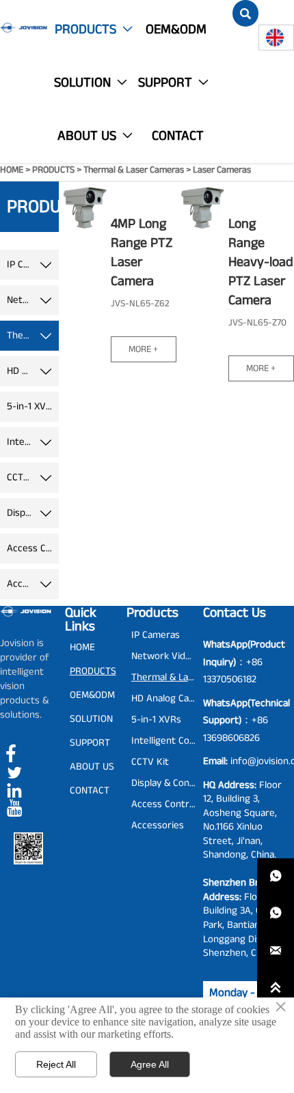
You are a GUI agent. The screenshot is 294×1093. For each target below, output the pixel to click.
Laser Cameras (222, 170)
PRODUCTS (53, 170)
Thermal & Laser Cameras (133, 170)
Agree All (150, 1064)
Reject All (56, 1064)
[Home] (23, 28)
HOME (11, 170)
